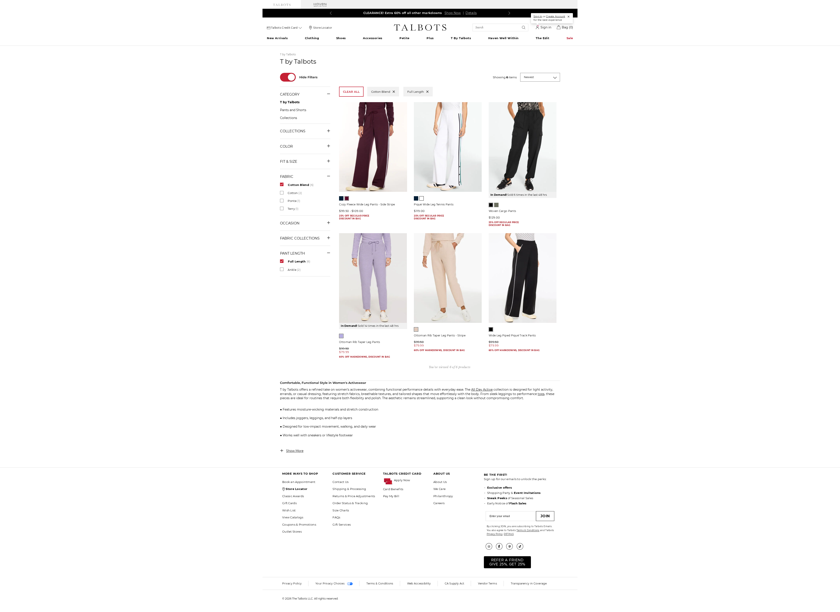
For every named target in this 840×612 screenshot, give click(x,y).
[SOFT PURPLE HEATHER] (341, 336)
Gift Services (341, 524)
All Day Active (482, 390)
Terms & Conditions (527, 530)
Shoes (341, 38)
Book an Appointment (298, 482)
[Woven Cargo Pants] (522, 147)
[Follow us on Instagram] (490, 546)
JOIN (545, 516)
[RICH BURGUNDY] (347, 198)
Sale (570, 38)
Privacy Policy (495, 534)
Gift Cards (289, 503)
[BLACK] (491, 205)
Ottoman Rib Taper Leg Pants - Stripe (440, 335)
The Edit (542, 38)
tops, (541, 394)
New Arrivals (277, 38)
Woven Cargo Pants (502, 211)
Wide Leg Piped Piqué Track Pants (512, 335)
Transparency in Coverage (529, 583)
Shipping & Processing (349, 489)
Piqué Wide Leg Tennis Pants (433, 204)
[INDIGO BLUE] (341, 198)
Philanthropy (443, 496)
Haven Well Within (503, 38)
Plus (430, 38)
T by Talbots (461, 38)
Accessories (372, 38)
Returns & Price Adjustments (353, 496)
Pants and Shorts (293, 110)
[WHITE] (421, 198)
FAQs (336, 517)
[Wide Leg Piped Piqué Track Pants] (522, 278)
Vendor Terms (487, 583)
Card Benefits (393, 489)
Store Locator (322, 27)
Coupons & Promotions (299, 524)
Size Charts (340, 510)
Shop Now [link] (452, 13)
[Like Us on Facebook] (501, 546)
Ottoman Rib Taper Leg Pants (359, 342)
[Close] (568, 16)
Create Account (555, 16)
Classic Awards (293, 496)
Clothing (312, 38)
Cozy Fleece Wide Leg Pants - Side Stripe (367, 204)
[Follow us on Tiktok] (521, 546)
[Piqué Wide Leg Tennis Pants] (448, 147)
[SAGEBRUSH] (496, 205)
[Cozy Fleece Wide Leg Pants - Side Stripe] (373, 147)
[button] (411, 480)
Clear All (351, 91)
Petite (404, 38)
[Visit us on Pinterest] (511, 546)
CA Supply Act (454, 583)
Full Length (415, 91)
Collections (288, 118)
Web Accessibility (419, 583)
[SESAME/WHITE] (416, 329)
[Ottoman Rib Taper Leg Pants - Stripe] (448, 278)
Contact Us (340, 482)
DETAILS (509, 534)
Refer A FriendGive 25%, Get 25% (507, 562)
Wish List (289, 510)
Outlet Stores (292, 531)
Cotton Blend (380, 91)
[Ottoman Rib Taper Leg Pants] (373, 278)
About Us (440, 482)
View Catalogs (292, 517)
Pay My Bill (391, 496)
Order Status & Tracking (350, 503)
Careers (438, 503)
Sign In (538, 16)
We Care (439, 489)
